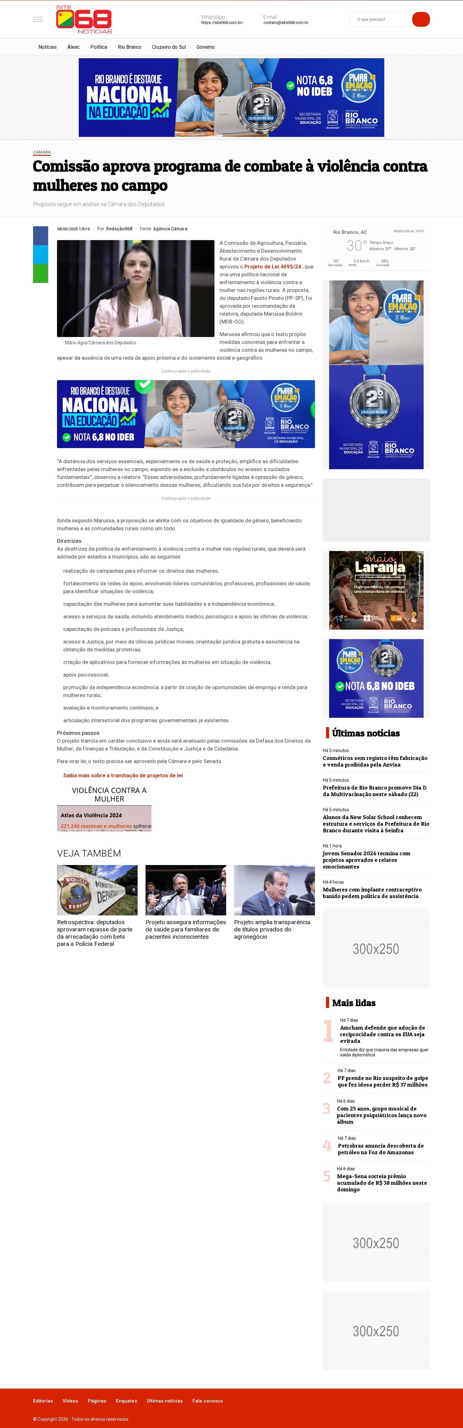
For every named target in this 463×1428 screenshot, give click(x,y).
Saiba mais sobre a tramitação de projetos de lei (123, 775)
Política (98, 47)
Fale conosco (207, 1401)
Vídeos (70, 1401)
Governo (206, 47)
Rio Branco (129, 47)
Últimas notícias (165, 1401)
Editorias (43, 1401)
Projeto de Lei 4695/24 (272, 266)
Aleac (73, 47)
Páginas (97, 1401)
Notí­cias (47, 47)
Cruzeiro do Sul (169, 47)
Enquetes (126, 1401)
